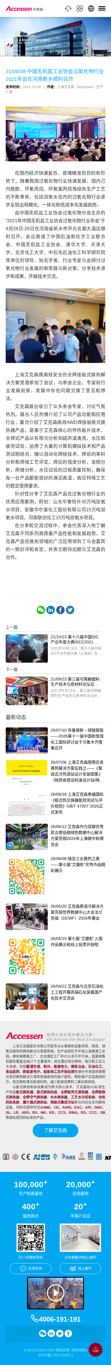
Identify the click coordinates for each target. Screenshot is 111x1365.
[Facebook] (60, 610)
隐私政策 (62, 1350)
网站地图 (79, 1350)
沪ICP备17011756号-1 (55, 1355)
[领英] (51, 610)
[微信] (41, 610)
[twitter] (70, 610)
